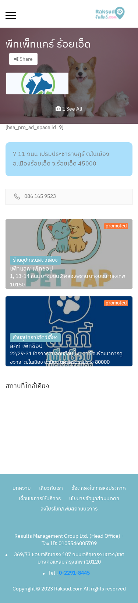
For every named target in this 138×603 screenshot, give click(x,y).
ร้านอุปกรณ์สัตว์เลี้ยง (35, 260)
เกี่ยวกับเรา (51, 488)
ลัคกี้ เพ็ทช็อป (26, 346)
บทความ (22, 488)
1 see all (71, 109)
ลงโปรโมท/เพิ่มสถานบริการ (69, 509)
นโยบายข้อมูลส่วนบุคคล (94, 498)
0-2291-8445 (74, 573)
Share (25, 59)
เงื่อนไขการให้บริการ (40, 498)
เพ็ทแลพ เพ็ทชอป (31, 269)
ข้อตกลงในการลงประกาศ (98, 488)
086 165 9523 (40, 197)
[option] (37, 83)
